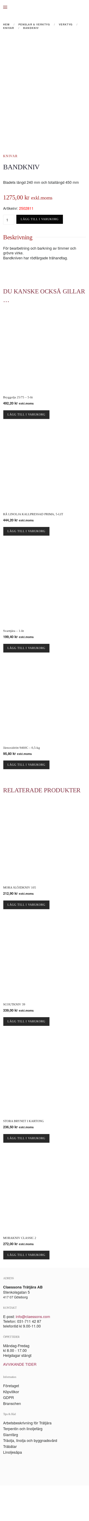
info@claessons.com (33, 1316)
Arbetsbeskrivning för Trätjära (27, 1422)
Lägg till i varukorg (40, 219)
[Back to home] (44, 7)
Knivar (10, 156)
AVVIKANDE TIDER (19, 1364)
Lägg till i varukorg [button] (26, 414)
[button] (5, 7)
